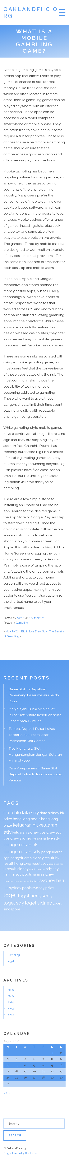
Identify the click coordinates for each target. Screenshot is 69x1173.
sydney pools (20, 888)
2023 (10, 1008)
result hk (51, 858)
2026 (10, 989)
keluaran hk (25, 825)
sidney (48, 874)
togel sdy (13, 903)
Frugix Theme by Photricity (20, 1153)
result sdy (40, 863)
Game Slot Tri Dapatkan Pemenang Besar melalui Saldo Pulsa (33, 695)
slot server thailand (29, 881)
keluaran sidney (25, 832)
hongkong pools (26, 819)
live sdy (53, 838)
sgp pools (37, 875)
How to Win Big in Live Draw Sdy (26, 631)
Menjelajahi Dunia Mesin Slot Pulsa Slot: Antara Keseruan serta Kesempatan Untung (34, 715)
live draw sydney (17, 838)
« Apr (6, 1093)
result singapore (37, 869)
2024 (10, 1002)
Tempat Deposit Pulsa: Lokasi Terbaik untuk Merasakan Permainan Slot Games (32, 735)
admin (21, 617)
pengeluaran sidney (27, 858)
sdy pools (24, 874)
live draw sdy (50, 832)
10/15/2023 (36, 617)
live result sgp (39, 839)
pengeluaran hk (20, 844)
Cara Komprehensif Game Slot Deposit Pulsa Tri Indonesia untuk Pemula (35, 774)
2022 (10, 1014)
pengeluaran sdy (21, 851)
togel (10, 895)
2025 (10, 996)
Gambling (22, 622)
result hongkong (17, 863)
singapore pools (11, 881)
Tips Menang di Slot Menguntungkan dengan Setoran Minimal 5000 (35, 754)
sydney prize (43, 888)
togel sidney (38, 903)
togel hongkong (35, 895)
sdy (49, 869)
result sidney (18, 869)
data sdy (29, 812)
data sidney (49, 813)
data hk (11, 812)
